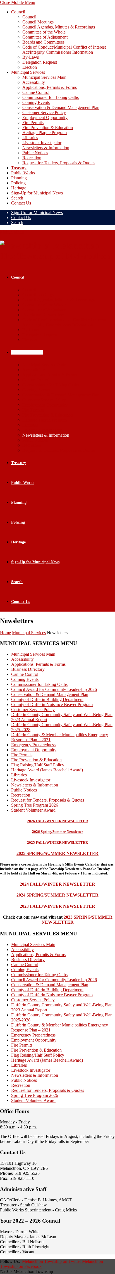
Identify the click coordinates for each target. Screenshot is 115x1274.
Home (5, 632)
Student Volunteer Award (33, 810)
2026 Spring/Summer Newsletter (57, 831)
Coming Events (36, 102)
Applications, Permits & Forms (49, 87)
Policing (18, 182)
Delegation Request (39, 62)
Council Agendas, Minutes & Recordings (58, 27)
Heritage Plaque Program (44, 132)
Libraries (30, 137)
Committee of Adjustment (45, 37)
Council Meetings (38, 22)
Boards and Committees (43, 42)
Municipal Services (28, 72)
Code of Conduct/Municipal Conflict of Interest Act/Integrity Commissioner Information (64, 49)
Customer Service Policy (44, 112)
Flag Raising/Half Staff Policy (37, 764)
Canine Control (35, 92)
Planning (19, 177)
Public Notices (35, 152)
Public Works (23, 172)
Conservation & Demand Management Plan (60, 107)
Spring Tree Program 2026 (34, 805)
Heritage (18, 188)
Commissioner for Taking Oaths (50, 97)
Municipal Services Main (44, 77)
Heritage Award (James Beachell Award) (47, 769)
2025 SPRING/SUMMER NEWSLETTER (57, 853)
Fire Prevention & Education (47, 127)
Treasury (19, 167)
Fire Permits (33, 122)
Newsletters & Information (45, 147)
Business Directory (28, 669)
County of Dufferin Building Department (47, 699)
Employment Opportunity (45, 117)
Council (18, 11)
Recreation (31, 157)
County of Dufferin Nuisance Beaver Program (52, 704)
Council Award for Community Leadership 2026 (54, 689)
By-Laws (30, 57)
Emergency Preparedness (33, 744)
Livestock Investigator (41, 142)
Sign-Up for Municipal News (37, 193)
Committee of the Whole (44, 32)
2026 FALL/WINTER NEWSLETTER (57, 821)
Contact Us (21, 203)
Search (17, 198)
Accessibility (33, 82)
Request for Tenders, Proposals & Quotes (58, 162)
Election (29, 67)
